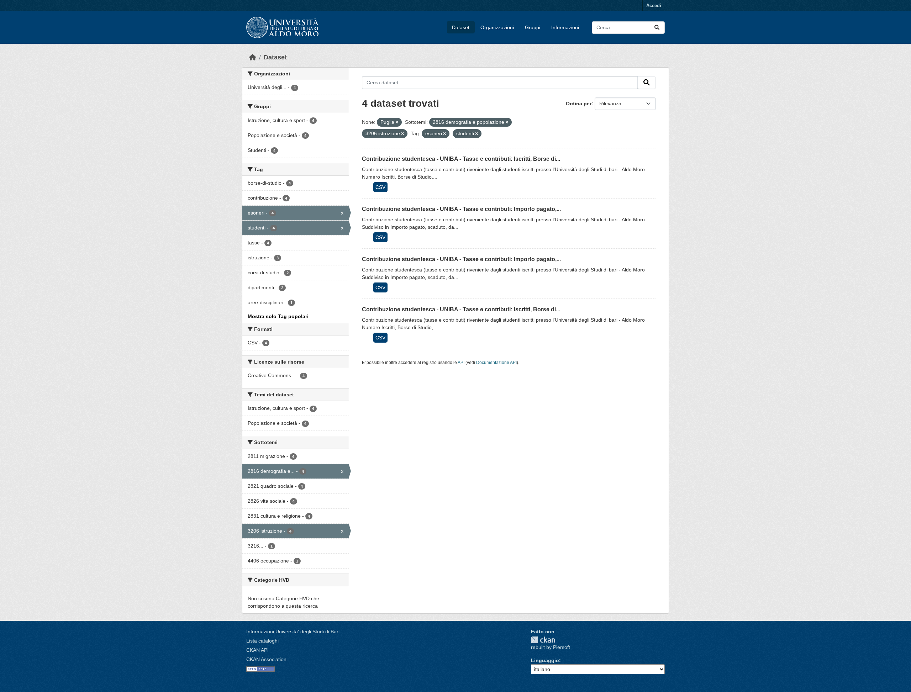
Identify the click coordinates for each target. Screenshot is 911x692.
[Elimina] (397, 122)
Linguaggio (545, 660)
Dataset (460, 27)
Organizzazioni (497, 27)
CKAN (543, 640)
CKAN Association (266, 659)
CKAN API (257, 650)
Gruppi (532, 27)
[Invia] (657, 27)
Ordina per (578, 103)
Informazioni (565, 27)
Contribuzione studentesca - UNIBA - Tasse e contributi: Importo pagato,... (461, 209)
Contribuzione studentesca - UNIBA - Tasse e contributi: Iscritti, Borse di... (461, 159)
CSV (380, 187)
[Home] (252, 57)
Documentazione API (496, 362)
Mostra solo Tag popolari (278, 316)
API (461, 362)
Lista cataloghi (262, 641)
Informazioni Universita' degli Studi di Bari (292, 631)
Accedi (653, 5)
